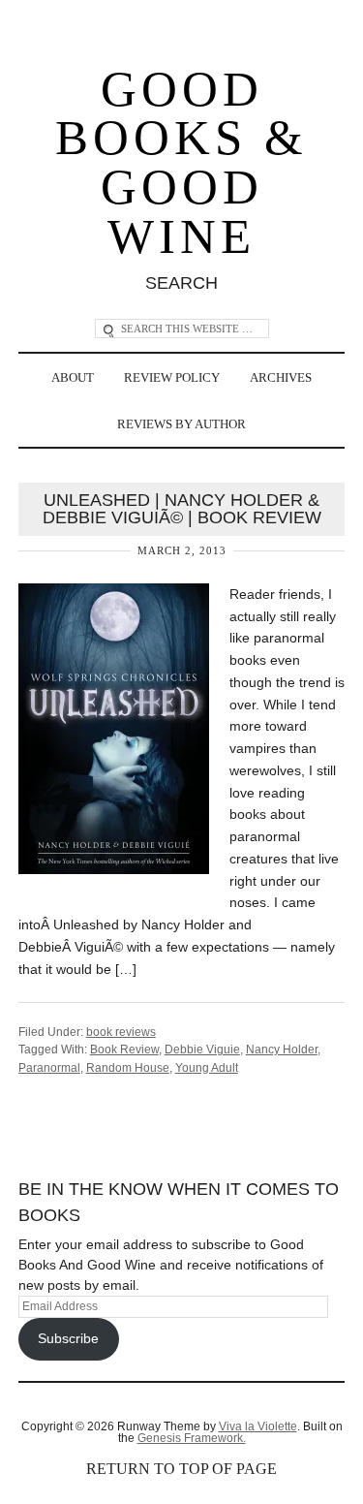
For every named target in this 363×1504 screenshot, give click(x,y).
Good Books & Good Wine (181, 163)
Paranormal (49, 1068)
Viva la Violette (258, 1426)
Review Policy (172, 377)
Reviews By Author (181, 424)
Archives (281, 377)
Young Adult (206, 1068)
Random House (127, 1068)
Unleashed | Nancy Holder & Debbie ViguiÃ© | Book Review (182, 508)
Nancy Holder (282, 1049)
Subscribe (68, 1338)
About (72, 377)
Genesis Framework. (191, 1438)
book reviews (121, 1032)
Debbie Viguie (202, 1049)
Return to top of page (181, 1468)
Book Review (124, 1049)
